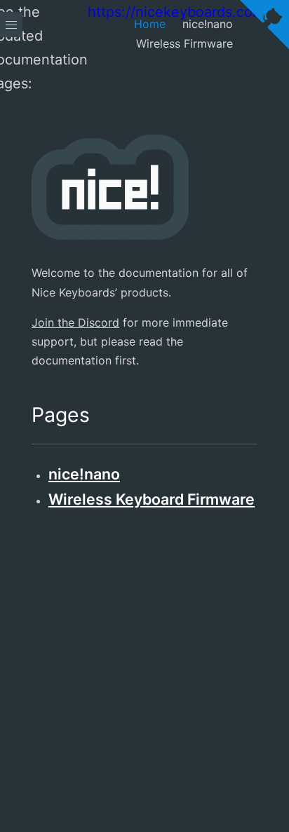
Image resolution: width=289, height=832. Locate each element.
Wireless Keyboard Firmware (151, 499)
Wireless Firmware (184, 43)
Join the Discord (75, 322)
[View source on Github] (264, 27)
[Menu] (11, 416)
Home (150, 23)
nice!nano (207, 23)
